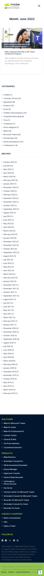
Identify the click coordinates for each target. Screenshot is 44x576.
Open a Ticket (9, 526)
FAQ (5, 522)
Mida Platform (9, 457)
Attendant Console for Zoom (16, 504)
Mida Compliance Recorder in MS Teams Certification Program (20, 53)
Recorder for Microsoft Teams (16, 500)
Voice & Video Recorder (13, 477)
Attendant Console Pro (13, 461)
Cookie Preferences (23, 572)
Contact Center (10, 435)
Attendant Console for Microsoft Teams (20, 496)
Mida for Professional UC (14, 431)
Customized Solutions (13, 447)
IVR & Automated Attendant (15, 465)
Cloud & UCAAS (10, 439)
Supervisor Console (12, 473)
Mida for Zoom (10, 427)
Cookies (11, 572)
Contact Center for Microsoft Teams (19, 492)
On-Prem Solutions (11, 443)
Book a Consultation (12, 518)
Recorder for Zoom (12, 508)
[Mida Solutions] (12, 6)
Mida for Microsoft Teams (14, 423)
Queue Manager (10, 469)
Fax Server (8, 488)
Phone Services (10, 484)
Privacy (3, 572)
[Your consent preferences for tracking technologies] (40, 572)
